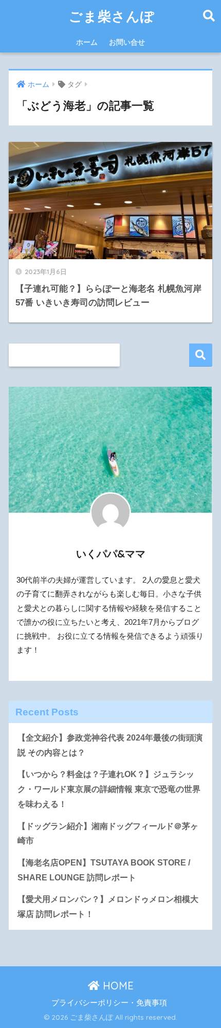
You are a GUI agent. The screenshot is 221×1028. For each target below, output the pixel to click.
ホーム (87, 42)
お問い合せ (127, 42)
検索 (200, 355)
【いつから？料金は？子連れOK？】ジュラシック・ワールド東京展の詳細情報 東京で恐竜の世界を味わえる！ (108, 789)
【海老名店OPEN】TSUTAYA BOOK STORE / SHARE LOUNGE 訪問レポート (103, 870)
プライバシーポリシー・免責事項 (109, 1003)
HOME (117, 985)
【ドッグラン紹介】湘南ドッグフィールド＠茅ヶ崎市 (107, 833)
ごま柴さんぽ (112, 16)
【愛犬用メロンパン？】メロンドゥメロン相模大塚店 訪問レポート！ (107, 906)
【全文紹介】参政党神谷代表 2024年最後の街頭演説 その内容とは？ (109, 745)
